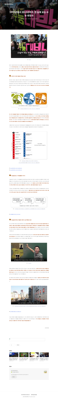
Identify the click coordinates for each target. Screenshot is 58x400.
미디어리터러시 (9, 4)
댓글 (10, 366)
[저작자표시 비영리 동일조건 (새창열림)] (21, 345)
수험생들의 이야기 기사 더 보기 (15, 214)
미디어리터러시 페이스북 (25, 394)
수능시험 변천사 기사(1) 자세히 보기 (16, 168)
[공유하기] (12, 345)
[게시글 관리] (14, 345)
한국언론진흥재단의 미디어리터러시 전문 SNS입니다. (20, 374)
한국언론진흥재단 (34, 394)
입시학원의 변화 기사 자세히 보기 (15, 311)
